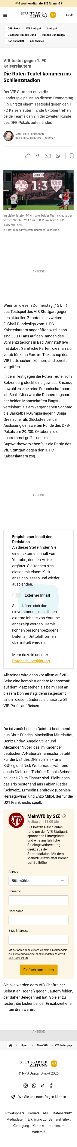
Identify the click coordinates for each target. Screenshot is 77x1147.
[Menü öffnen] (5, 15)
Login (70, 14)
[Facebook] (51, 1085)
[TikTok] (42, 1085)
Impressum (56, 1126)
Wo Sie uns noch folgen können (42, 1097)
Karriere (33, 1113)
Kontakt (38, 1126)
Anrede (13, 871)
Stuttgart (52, 28)
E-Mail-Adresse (18, 930)
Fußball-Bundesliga (53, 34)
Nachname (16, 911)
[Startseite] (10, 1045)
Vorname (15, 891)
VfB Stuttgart (33, 28)
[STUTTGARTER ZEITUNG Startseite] (38, 15)
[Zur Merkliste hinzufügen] (71, 156)
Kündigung (21, 1126)
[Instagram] (25, 1085)
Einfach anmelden (38, 970)
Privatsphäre (14, 1113)
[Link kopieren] (27, 156)
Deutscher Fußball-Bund (22, 34)
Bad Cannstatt (16, 41)
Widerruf (38, 1132)
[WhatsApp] (34, 1085)
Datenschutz (62, 1113)
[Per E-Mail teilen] (48, 156)
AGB (46, 1113)
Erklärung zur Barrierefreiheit (49, 1119)
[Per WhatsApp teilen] (58, 156)
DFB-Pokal (14, 28)
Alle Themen (37, 41)
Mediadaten (15, 1119)
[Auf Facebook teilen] (37, 156)
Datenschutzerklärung (31, 661)
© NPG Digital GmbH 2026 (38, 1073)
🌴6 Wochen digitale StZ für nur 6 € (38, 3)
